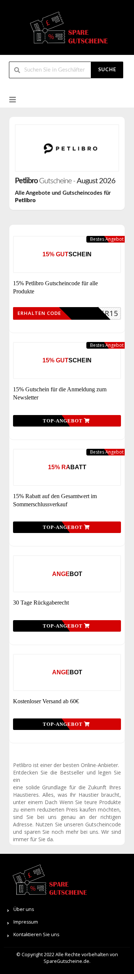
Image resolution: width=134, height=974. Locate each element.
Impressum (25, 922)
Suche (107, 70)
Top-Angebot (63, 421)
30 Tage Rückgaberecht (41, 602)
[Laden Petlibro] (67, 148)
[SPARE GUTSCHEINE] (67, 30)
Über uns (23, 909)
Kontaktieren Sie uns (36, 934)
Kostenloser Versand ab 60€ (46, 701)
